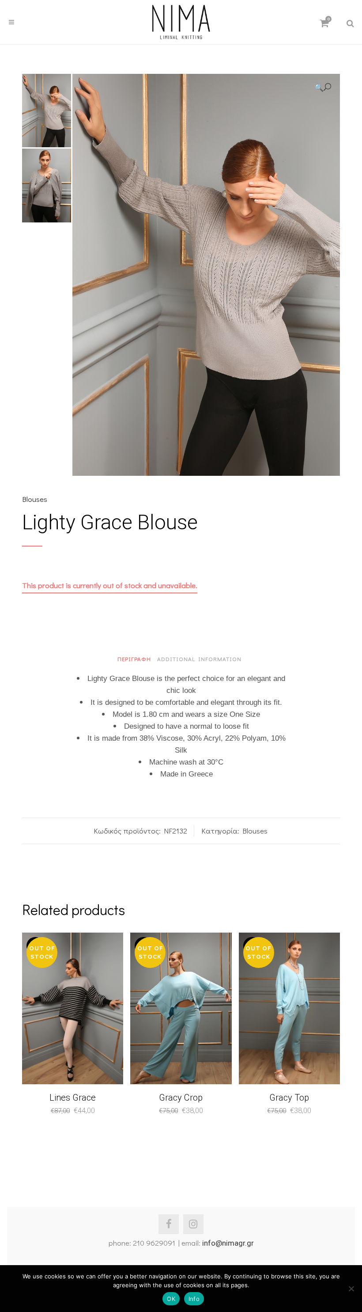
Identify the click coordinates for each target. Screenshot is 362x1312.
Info (194, 1298)
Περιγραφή (134, 658)
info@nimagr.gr (228, 1243)
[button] (322, 87)
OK (171, 1298)
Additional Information (199, 658)
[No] (351, 1288)
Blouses (34, 499)
